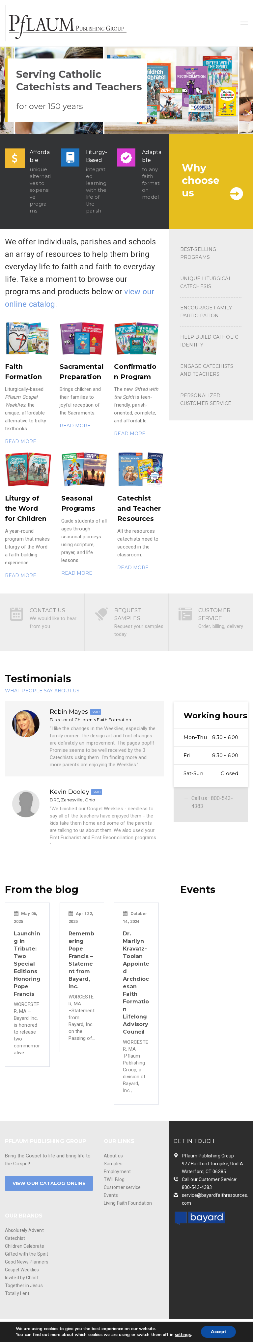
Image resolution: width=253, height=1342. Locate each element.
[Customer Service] (185, 617)
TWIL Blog (114, 1179)
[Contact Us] (16, 617)
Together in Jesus (24, 1285)
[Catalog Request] (101, 617)
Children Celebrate (24, 1246)
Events (111, 1195)
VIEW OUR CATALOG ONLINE (49, 1183)
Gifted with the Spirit (26, 1254)
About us (113, 1155)
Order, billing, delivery (220, 626)
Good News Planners (26, 1261)
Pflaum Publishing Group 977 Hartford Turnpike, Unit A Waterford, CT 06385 (212, 1163)
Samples (113, 1163)
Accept (218, 1332)
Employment (117, 1171)
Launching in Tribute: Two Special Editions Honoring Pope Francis (27, 963)
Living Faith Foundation (128, 1203)
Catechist (15, 1238)
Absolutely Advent (24, 1230)
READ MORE (20, 441)
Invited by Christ (22, 1277)
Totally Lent (17, 1293)
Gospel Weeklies (22, 1269)
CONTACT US (47, 610)
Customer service (122, 1187)
